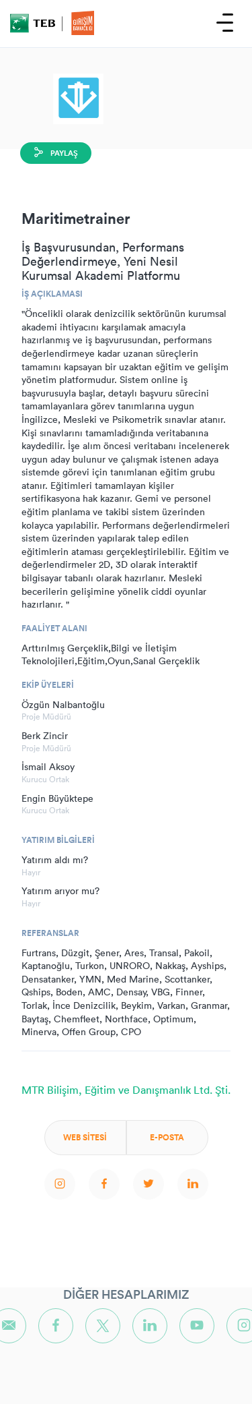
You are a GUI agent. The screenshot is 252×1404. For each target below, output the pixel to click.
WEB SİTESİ (85, 1137)
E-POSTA (167, 1137)
